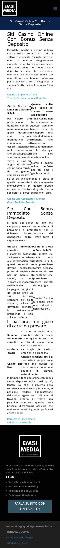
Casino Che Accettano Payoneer (26, 198)
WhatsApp (28, 537)
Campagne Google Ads (22, 495)
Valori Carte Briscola (19, 422)
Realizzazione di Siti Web (23, 490)
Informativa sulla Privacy (16, 542)
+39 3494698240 (14, 537)
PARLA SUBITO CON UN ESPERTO (30, 506)
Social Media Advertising (23, 486)
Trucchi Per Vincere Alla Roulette (26, 98)
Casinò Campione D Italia (22, 94)
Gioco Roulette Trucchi (20, 202)
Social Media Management (24, 482)
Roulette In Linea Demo (21, 419)
